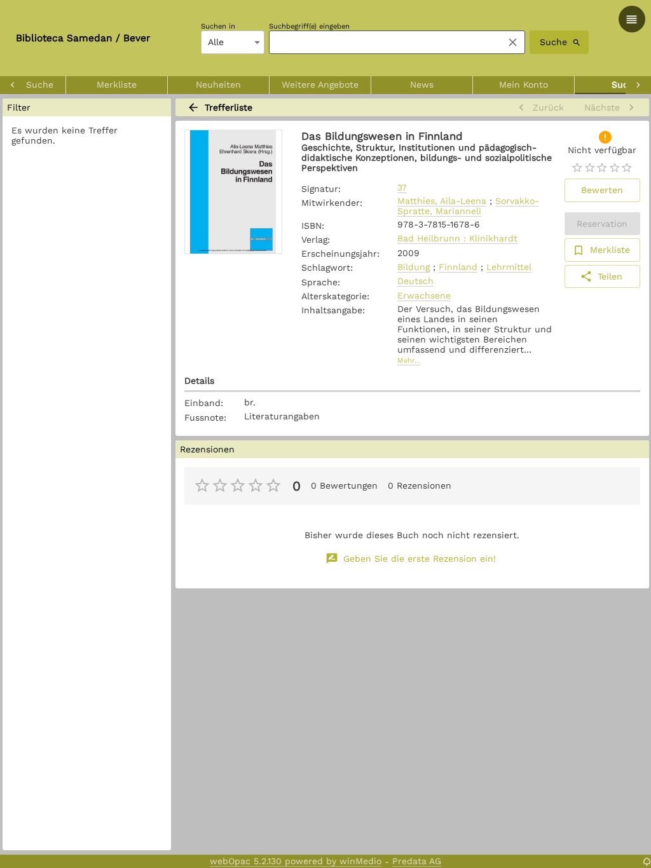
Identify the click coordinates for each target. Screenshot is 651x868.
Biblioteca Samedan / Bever (83, 38)
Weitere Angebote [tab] (320, 84)
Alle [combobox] (216, 42)
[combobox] (383, 42)
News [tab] (422, 84)
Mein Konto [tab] (523, 84)
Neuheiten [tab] (218, 84)
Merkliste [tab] (117, 84)
